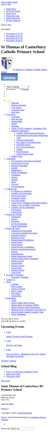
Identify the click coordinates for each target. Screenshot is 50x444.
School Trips (16, 268)
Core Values (16, 107)
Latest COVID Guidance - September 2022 (29, 128)
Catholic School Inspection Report (30, 133)
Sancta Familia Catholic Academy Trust (27, 312)
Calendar (15, 284)
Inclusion (15, 126)
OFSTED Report (13, 11)
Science (14, 177)
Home (8, 100)
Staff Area (15, 112)
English (14, 168)
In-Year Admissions (19, 224)
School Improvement (24, 154)
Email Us (5, 408)
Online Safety (16, 242)
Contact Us (10, 279)
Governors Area (17, 110)
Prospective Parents (14, 214)
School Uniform (17, 270)
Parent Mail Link (13, 18)
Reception (15, 221)
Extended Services (18, 235)
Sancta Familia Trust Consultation (25, 259)
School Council (17, 261)
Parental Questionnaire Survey (23, 249)
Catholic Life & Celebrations (23, 207)
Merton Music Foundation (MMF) (25, 305)
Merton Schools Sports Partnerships (25, 307)
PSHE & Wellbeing (19, 173)
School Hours (16, 263)
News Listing (16, 291)
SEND (14, 124)
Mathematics (16, 170)
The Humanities (17, 186)
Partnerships (11, 298)
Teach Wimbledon (18, 314)
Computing (15, 175)
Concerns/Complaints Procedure (24, 233)
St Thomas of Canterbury (21, 191)
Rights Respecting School (21, 256)
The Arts (14, 184)
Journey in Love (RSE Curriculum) (25, 205)
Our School (11, 114)
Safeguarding (16, 121)
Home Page (11, 9)
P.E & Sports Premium (25, 147)
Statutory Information (20, 131)
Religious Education (19, 166)
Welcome (15, 103)
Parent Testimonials (19, 226)
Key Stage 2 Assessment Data (28, 142)
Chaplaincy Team (18, 198)
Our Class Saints (18, 200)
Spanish (14, 179)
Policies (19, 149)
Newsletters (16, 293)
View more (5, 381)
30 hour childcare (13, 20)
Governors (15, 117)
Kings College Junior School (23, 303)
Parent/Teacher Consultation (22, 247)
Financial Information (25, 140)
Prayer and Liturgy (19, 196)
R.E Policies (16, 210)
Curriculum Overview (20, 163)
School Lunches (17, 265)
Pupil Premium (22, 152)
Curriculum (10, 159)
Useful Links (16, 212)
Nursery (14, 219)
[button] (12, 25)
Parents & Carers (13, 228)
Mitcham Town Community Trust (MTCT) (28, 310)
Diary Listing (16, 286)
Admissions (16, 217)
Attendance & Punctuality (21, 231)
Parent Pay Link (12, 16)
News (8, 282)
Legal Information (24, 413)
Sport (13, 182)
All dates (4, 361)
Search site (5, 428)
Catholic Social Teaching (21, 193)
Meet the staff (16, 119)
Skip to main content (9, 2)
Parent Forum (16, 245)
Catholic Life (11, 189)
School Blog (16, 296)
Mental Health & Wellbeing (22, 240)
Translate (25, 89)
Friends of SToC (18, 238)
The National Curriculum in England (26, 161)
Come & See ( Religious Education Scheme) (29, 203)
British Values (17, 156)
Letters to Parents (18, 289)
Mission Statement (18, 105)
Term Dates (16, 272)
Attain (13, 300)
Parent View (11, 13)
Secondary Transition (14, 275)
